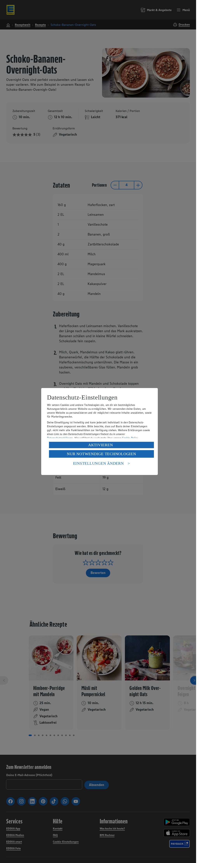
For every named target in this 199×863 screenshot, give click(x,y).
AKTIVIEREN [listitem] (100, 445)
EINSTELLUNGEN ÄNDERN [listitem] (98, 463)
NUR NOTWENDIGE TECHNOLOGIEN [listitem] (101, 454)
